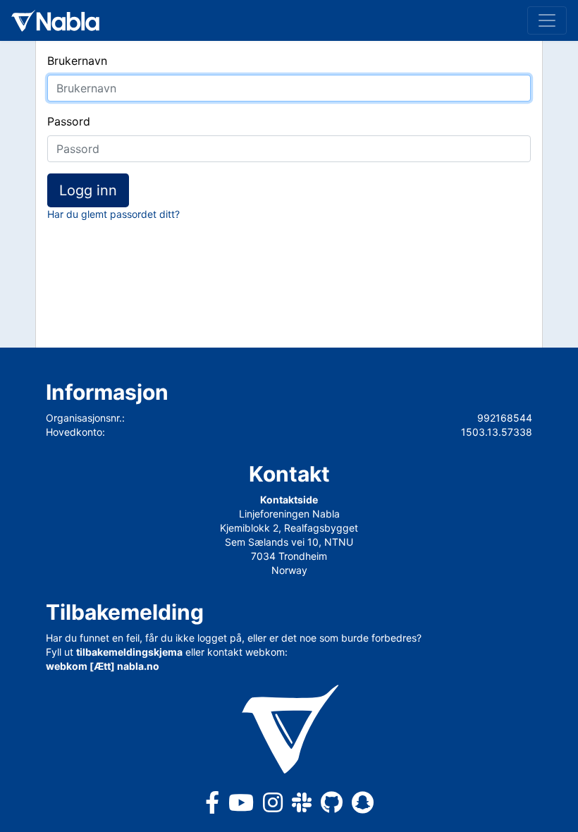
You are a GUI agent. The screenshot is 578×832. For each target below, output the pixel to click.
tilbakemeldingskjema (129, 652)
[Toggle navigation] (547, 20)
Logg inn (88, 190)
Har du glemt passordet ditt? (113, 214)
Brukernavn (77, 61)
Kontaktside (289, 500)
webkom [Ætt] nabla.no (102, 666)
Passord (68, 121)
